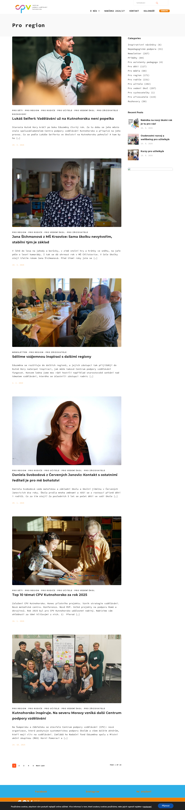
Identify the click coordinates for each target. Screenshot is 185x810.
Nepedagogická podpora (142, 49)
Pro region (32, 110)
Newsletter (19, 352)
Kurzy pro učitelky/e (152, 151)
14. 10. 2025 (18, 744)
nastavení (147, 807)
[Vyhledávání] (157, 2)
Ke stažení (144, 791)
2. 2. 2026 (17, 383)
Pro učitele (64, 110)
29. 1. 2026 (18, 503)
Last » (43, 766)
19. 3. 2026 (18, 265)
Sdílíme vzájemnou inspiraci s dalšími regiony (51, 357)
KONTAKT (134, 10)
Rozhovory (19, 114)
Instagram (92, 791)
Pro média (134, 70)
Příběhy (132, 57)
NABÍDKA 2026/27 (114, 10)
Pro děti (17, 110)
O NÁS (93, 10)
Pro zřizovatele (107, 110)
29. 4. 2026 (18, 145)
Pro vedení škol (84, 110)
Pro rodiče (48, 110)
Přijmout (165, 805)
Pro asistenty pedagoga (143, 62)
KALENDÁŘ (149, 10)
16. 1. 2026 (18, 621)
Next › (38, 766)
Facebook (41, 791)
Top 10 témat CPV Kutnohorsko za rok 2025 (49, 595)
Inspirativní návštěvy (142, 44)
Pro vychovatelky (139, 92)
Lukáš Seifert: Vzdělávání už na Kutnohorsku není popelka (63, 119)
